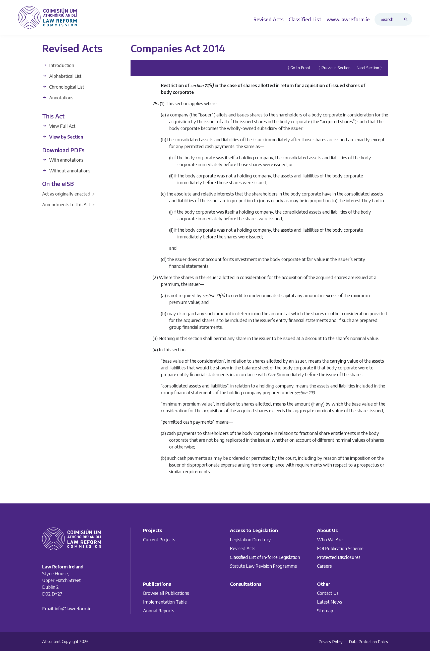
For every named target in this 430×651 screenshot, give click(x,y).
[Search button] (407, 19)
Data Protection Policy (368, 641)
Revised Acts (242, 548)
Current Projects (159, 539)
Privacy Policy (330, 641)
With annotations (65, 160)
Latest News (329, 602)
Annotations (60, 97)
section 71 (199, 85)
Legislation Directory (250, 539)
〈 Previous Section (333, 67)
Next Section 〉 (370, 67)
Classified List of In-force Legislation (265, 557)
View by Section (65, 137)
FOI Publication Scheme (340, 548)
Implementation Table (165, 602)
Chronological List (66, 87)
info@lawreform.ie (73, 608)
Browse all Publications (166, 593)
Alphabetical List (65, 76)
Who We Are (330, 539)
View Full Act (62, 126)
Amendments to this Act (68, 204)
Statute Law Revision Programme (263, 565)
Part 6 (273, 374)
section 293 (305, 392)
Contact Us (328, 593)
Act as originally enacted (68, 193)
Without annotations (69, 170)
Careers (324, 565)
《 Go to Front (297, 67)
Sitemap (325, 610)
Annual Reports (158, 610)
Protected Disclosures (338, 557)
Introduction (61, 65)
